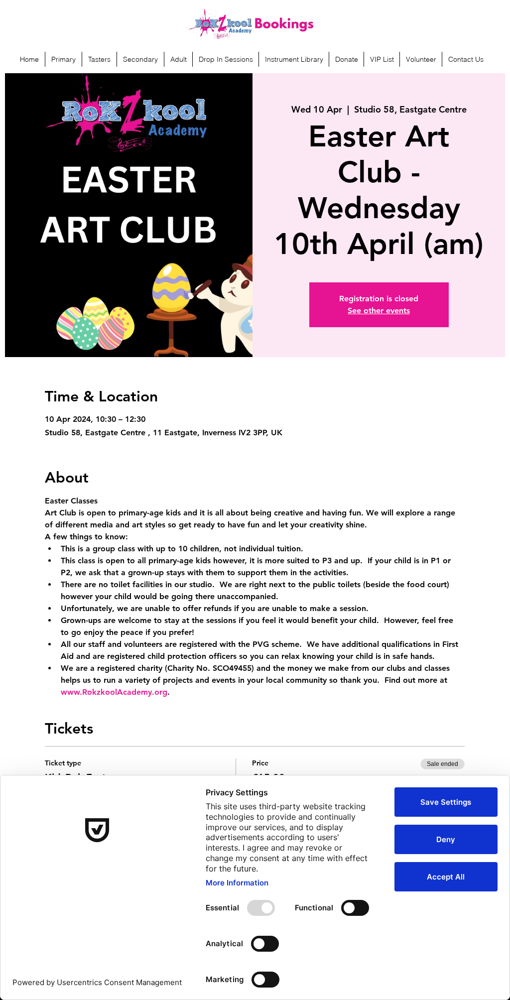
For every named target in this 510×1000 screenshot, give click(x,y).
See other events (379, 310)
